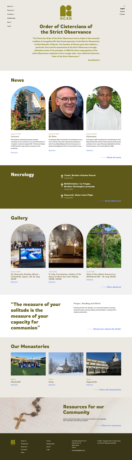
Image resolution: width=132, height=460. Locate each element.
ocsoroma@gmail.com (78, 450)
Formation (10, 14)
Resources (10, 10)
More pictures (114, 287)
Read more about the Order (107, 329)
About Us (10, 6)
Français (122, 14)
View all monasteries (110, 389)
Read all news (114, 157)
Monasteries (24, 444)
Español (122, 11)
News (9, 22)
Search (48, 446)
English (122, 8)
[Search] (122, 6)
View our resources (111, 425)
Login (9, 26)
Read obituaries (113, 201)
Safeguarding (11, 18)
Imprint (48, 441)
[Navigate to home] (13, 442)
